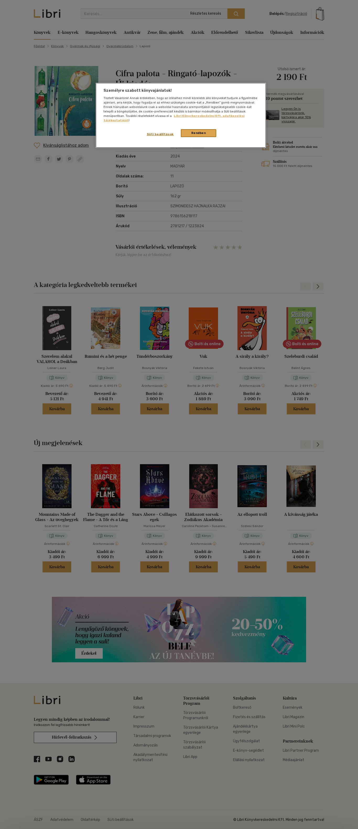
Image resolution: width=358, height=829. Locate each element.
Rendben (198, 133)
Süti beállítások (160, 134)
